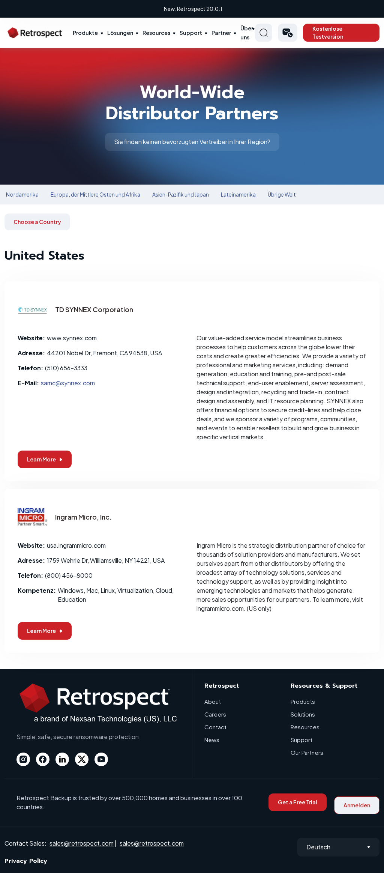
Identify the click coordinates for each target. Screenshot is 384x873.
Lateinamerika (238, 194)
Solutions (303, 714)
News (211, 739)
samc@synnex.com (68, 383)
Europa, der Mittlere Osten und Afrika (95, 194)
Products (303, 701)
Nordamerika (22, 194)
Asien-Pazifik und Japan (180, 194)
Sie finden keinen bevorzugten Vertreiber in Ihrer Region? (192, 142)
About (212, 701)
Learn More (41, 459)
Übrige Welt (282, 194)
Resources (156, 32)
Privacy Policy (25, 860)
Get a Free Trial (297, 802)
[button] (288, 32)
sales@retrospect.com (82, 843)
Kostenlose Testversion (327, 32)
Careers (215, 714)
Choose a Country (37, 221)
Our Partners (307, 752)
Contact (215, 726)
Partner (221, 32)
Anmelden (357, 805)
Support (191, 32)
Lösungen (120, 32)
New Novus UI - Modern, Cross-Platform (193, 8)
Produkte (85, 32)
